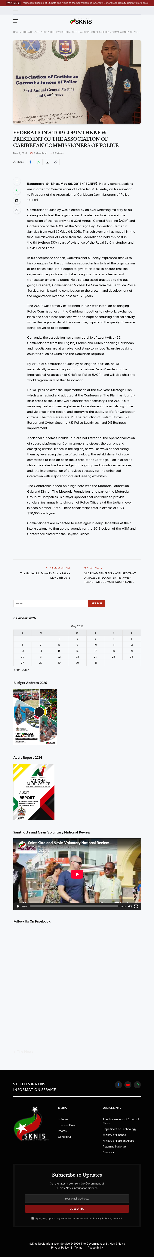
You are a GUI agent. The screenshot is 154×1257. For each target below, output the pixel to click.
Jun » (25, 669)
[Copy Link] (56, 162)
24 (95, 656)
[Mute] (130, 906)
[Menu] (15, 10)
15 (59, 650)
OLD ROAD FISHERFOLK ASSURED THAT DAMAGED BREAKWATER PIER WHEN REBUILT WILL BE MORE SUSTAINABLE (110, 577)
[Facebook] (17, 181)
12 (131, 644)
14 (40, 650)
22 (59, 656)
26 (131, 656)
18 (113, 650)
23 (77, 656)
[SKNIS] (81, 21)
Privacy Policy (101, 1218)
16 (77, 650)
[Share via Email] (47, 162)
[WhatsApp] (17, 191)
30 (77, 662)
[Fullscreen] (136, 906)
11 (114, 644)
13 (22, 650)
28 (40, 662)
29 (59, 662)
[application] (77, 874)
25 (113, 656)
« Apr (16, 669)
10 (95, 644)
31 (95, 662)
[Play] (18, 906)
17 (95, 650)
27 (22, 662)
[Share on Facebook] (30, 162)
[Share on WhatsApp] (39, 162)
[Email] (17, 200)
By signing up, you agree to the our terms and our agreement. (79, 1218)
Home (16, 32)
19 (131, 650)
